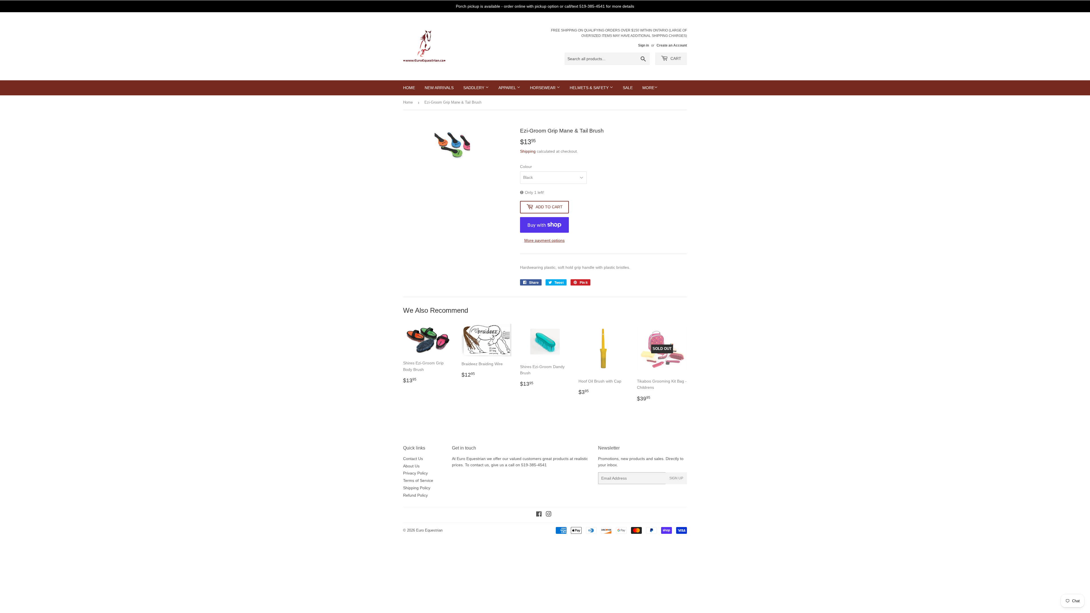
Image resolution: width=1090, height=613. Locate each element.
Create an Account (672, 45)
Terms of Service (418, 480)
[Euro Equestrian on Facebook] (539, 515)
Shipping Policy (416, 488)
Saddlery (474, 87)
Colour (526, 166)
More (648, 87)
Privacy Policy (415, 473)
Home (409, 87)
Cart (675, 58)
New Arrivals (439, 87)
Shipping (528, 151)
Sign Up (676, 478)
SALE (628, 87)
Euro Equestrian (429, 530)
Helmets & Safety (590, 87)
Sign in (643, 45)
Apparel (507, 87)
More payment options (544, 240)
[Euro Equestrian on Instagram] (549, 515)
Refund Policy (415, 495)
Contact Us (413, 458)
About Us (411, 466)
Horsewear (543, 87)
